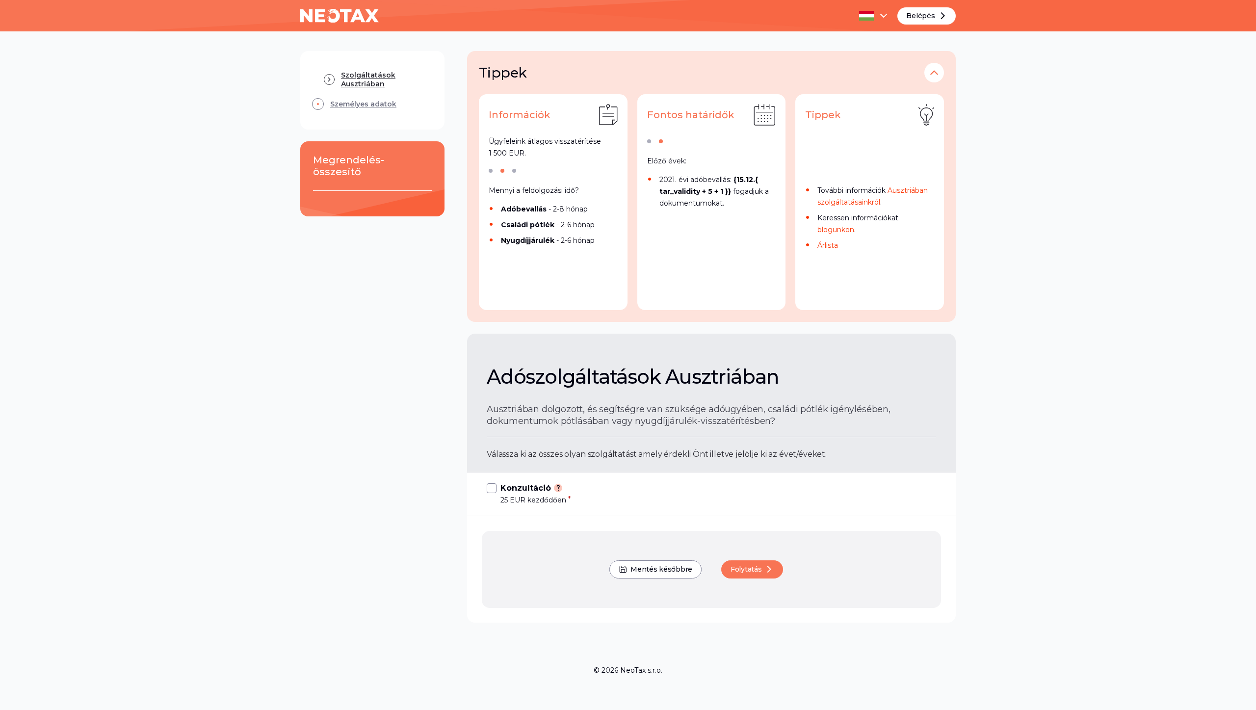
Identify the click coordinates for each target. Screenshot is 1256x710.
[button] (934, 72)
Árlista (827, 245)
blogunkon (835, 229)
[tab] (491, 171)
